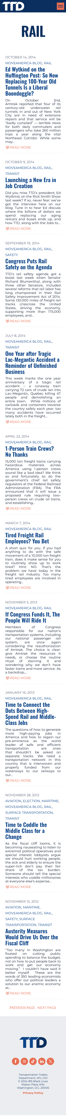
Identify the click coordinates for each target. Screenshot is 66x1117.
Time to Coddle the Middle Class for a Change (26, 830)
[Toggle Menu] (60, 6)
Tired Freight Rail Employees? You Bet (27, 538)
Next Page (46, 1008)
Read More (20, 147)
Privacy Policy (33, 1093)
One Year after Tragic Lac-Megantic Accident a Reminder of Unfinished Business (32, 362)
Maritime (50, 801)
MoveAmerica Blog (23, 63)
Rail (48, 63)
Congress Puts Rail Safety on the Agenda (28, 264)
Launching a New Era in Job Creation (30, 183)
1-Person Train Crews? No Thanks (29, 451)
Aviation (13, 801)
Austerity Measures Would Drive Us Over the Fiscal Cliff (31, 937)
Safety (11, 255)
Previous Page (22, 1008)
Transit (12, 174)
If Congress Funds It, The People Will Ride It (32, 617)
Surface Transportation (29, 813)
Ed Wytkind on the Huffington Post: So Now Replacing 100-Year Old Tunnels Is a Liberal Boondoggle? (31, 81)
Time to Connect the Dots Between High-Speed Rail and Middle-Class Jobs (30, 713)
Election (31, 801)
